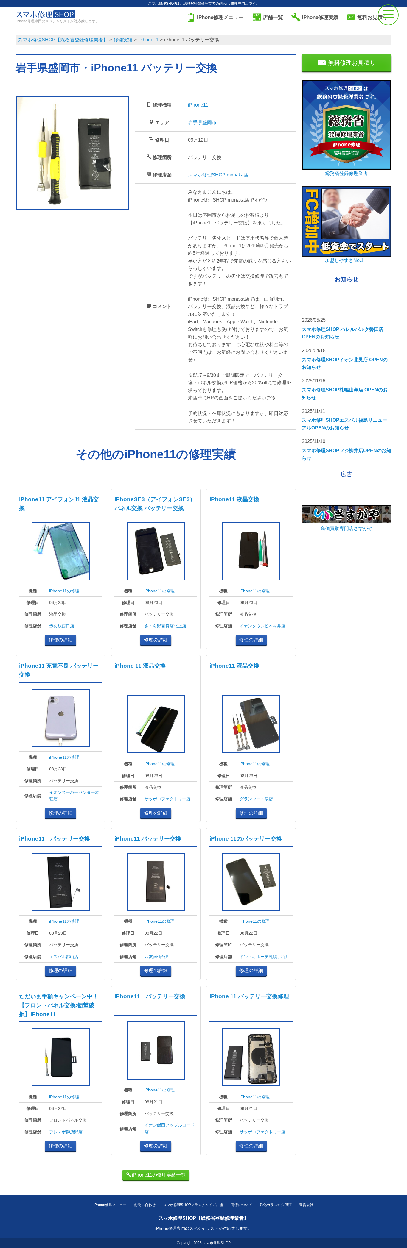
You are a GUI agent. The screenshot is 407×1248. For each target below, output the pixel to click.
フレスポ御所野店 (66, 1132)
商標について (241, 1205)
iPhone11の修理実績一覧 (158, 1174)
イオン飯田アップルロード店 (170, 1128)
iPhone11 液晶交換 (234, 499)
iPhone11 (198, 104)
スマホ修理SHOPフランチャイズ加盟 (193, 1205)
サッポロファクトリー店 (167, 798)
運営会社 (306, 1205)
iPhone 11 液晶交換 (140, 666)
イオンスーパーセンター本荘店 (74, 795)
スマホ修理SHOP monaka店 (218, 174)
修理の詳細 (60, 639)
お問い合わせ (145, 1205)
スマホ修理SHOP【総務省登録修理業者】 (203, 1218)
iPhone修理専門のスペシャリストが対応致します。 (203, 1228)
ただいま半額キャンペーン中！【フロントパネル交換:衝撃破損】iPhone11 (58, 1005)
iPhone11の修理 (64, 590)
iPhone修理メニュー (110, 1205)
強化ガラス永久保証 (276, 1205)
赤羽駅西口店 (61, 626)
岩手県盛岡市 (202, 122)
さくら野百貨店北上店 (165, 626)
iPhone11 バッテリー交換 (54, 838)
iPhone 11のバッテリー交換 (245, 838)
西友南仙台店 (157, 956)
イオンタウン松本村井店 (262, 626)
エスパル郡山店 (63, 956)
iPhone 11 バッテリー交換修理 (249, 996)
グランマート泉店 (256, 798)
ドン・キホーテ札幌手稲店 (265, 956)
